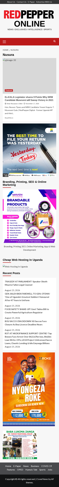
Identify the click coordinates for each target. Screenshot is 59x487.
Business (35, 466)
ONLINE (29, 23)
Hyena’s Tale (31, 469)
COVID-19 (46, 466)
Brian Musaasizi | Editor (15, 103)
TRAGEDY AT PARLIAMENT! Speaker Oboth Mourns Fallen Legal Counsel (26, 283)
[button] (5, 41)
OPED (20, 469)
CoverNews (42, 479)
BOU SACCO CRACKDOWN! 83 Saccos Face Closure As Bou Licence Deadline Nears (26, 323)
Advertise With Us (44, 2)
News (26, 466)
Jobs (50, 469)
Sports (42, 469)
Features (11, 469)
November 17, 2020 (32, 103)
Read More (9, 118)
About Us (11, 2)
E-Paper (31, 2)
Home (8, 466)
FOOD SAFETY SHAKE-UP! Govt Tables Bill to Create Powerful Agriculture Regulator (27, 311)
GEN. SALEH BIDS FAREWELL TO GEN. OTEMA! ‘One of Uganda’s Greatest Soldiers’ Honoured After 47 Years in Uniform (27, 296)
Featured (9, 90)
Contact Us (21, 2)
